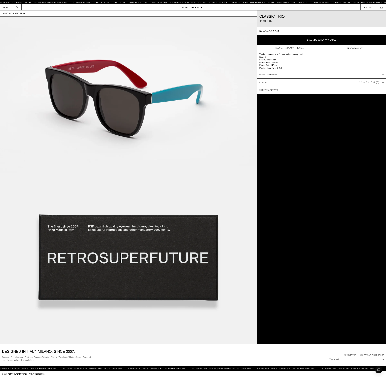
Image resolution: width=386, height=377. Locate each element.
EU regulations (27, 360)
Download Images (268, 74)
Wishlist (45, 357)
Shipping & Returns (268, 90)
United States (75, 357)
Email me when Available (321, 39)
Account (5, 357)
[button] (381, 7)
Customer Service (32, 357)
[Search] (17, 7)
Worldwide (63, 357)
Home (5, 13)
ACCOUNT (369, 7)
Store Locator (17, 357)
